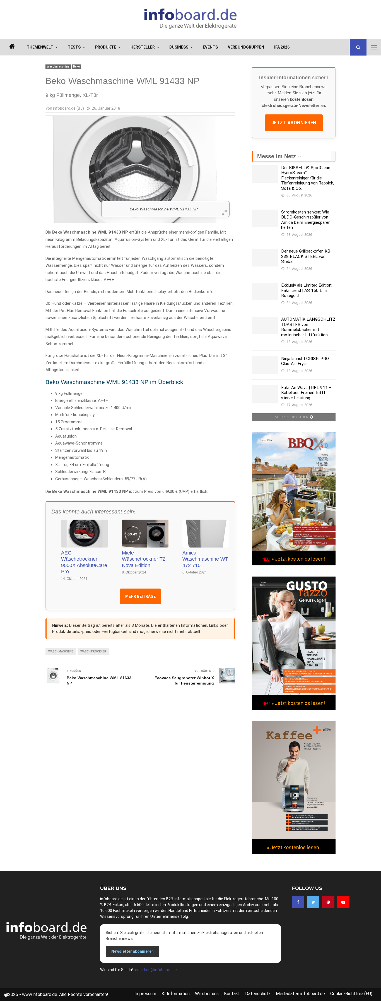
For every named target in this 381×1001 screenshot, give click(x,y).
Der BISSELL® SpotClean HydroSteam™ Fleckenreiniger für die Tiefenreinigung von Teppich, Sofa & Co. (307, 178)
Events (210, 47)
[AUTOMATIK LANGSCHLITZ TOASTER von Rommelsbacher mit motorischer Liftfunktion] (265, 325)
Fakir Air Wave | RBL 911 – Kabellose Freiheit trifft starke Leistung (306, 392)
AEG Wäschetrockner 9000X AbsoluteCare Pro (84, 562)
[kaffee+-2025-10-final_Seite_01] (294, 838)
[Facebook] (298, 902)
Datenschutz (258, 993)
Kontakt (232, 993)
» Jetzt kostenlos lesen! (298, 559)
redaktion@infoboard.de (155, 970)
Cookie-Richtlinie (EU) (351, 993)
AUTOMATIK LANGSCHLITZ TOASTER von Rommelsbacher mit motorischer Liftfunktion (308, 327)
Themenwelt (40, 47)
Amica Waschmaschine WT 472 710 (205, 559)
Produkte (105, 47)
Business (178, 47)
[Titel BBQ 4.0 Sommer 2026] (294, 549)
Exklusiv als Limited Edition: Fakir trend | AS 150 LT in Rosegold (306, 290)
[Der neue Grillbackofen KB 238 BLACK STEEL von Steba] (265, 257)
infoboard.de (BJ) (68, 108)
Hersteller (143, 47)
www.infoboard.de (39, 994)
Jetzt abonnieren (293, 122)
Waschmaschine (58, 66)
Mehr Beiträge (140, 596)
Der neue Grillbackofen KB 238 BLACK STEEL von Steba (305, 256)
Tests (74, 47)
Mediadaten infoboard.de (300, 993)
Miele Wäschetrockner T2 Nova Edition (143, 559)
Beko (76, 66)
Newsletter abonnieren (132, 951)
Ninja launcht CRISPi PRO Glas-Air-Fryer (305, 361)
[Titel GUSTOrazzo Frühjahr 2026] (294, 693)
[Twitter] (313, 902)
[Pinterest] (328, 902)
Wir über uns (207, 993)
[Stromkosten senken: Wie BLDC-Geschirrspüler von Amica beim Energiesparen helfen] (265, 218)
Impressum (145, 993)
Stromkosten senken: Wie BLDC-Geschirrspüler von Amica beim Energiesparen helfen (306, 220)
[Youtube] (343, 902)
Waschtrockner (93, 651)
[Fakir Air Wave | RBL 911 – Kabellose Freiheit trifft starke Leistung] (265, 394)
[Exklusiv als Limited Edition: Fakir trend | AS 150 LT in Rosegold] (265, 291)
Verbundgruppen (246, 47)
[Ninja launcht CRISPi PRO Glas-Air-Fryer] (265, 365)
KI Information (175, 993)
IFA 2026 (282, 47)
